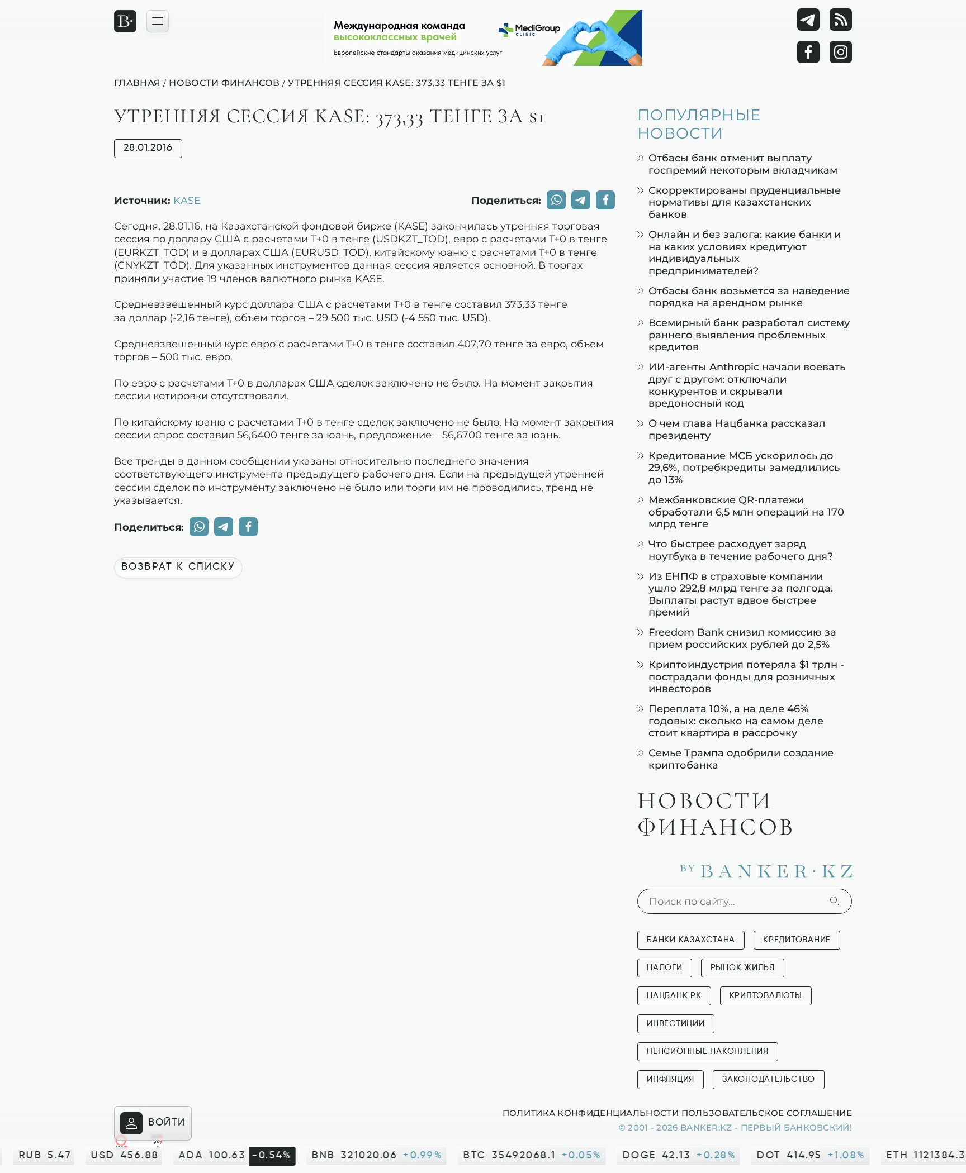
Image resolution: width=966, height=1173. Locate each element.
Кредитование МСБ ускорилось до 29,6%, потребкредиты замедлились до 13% (744, 467)
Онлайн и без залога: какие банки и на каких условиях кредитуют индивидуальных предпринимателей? (744, 252)
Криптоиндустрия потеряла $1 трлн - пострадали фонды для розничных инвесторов (746, 676)
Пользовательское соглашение (766, 1113)
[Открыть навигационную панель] (157, 21)
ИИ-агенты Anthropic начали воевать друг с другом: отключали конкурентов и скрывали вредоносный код (746, 385)
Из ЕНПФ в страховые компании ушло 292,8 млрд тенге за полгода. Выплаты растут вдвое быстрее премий (740, 594)
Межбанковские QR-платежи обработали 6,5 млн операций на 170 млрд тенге (746, 512)
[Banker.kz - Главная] (125, 21)
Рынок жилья (743, 968)
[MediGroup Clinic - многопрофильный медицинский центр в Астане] (483, 38)
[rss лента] (841, 19)
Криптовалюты (766, 995)
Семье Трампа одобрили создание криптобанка (741, 759)
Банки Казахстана (691, 940)
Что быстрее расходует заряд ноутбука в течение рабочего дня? (740, 550)
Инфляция (670, 1079)
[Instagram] (841, 52)
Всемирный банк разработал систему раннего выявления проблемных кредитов (749, 334)
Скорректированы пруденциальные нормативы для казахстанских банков (744, 202)
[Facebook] (808, 52)
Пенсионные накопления (708, 1051)
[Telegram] (808, 19)
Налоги (665, 968)
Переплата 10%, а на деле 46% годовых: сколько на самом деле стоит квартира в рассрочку (735, 720)
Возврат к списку (178, 567)
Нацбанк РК (674, 995)
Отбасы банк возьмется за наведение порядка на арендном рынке (749, 297)
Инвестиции (676, 1023)
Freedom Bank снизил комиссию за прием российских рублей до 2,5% (742, 638)
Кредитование (797, 940)
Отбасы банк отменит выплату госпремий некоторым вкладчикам (742, 164)
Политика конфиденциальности (591, 1113)
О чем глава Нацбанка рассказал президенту (737, 429)
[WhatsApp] (556, 199)
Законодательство (768, 1079)
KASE (187, 200)
